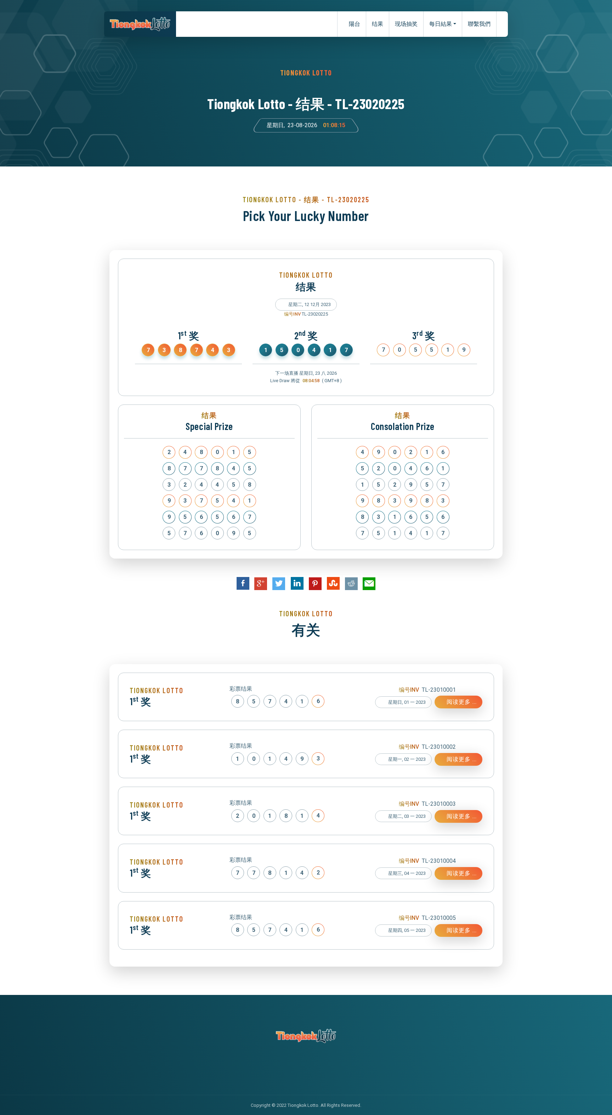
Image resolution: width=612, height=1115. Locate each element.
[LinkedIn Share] (297, 584)
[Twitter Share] (279, 584)
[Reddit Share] (351, 584)
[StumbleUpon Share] (333, 584)
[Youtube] (327, 1069)
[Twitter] (298, 1069)
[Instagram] (313, 1069)
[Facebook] (284, 1069)
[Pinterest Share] (315, 584)
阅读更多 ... (461, 701)
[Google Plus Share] (261, 584)
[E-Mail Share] (369, 584)
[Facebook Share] (243, 584)
